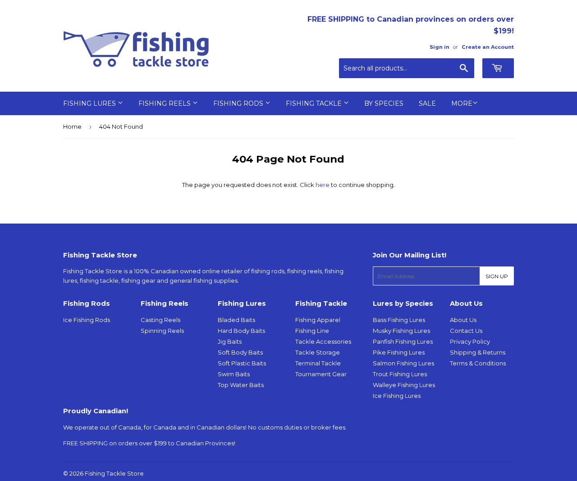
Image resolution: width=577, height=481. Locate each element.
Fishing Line (312, 330)
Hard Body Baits (241, 330)
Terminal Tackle (318, 363)
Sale (427, 103)
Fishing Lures (90, 103)
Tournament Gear (321, 374)
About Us (463, 319)
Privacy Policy (470, 341)
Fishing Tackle (314, 103)
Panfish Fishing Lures (403, 341)
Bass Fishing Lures (399, 319)
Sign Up (496, 276)
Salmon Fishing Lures (403, 363)
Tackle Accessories (323, 341)
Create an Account (488, 47)
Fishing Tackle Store (114, 473)
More (461, 103)
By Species (383, 103)
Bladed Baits (236, 319)
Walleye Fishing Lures (404, 384)
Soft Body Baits (240, 352)
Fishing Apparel (317, 319)
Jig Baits (230, 341)
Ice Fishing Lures (397, 395)
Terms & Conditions (478, 363)
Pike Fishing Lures (399, 352)
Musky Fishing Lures (401, 330)
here (323, 184)
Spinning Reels (162, 330)
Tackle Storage (317, 352)
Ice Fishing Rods (86, 319)
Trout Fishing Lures (400, 374)
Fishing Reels (165, 103)
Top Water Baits (241, 384)
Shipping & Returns (477, 352)
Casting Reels (160, 319)
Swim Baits (234, 374)
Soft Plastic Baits (242, 363)
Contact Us (466, 330)
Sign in (439, 47)
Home (72, 126)
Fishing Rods (239, 103)
